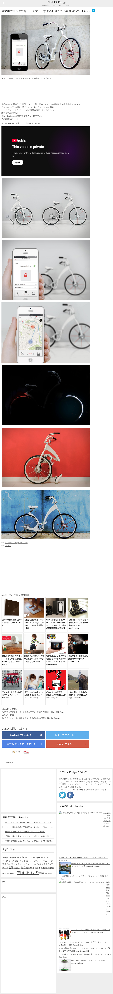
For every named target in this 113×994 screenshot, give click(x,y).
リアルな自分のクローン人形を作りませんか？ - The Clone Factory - (34, 695)
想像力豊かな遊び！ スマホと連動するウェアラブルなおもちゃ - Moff (34, 659)
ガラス (5, 860)
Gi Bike (8, 545)
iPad (18, 857)
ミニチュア (48, 864)
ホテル (40, 864)
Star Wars (44, 857)
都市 (46, 873)
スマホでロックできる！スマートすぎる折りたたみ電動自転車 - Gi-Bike (46, 11)
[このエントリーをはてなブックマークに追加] (93, 11)
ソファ (36, 861)
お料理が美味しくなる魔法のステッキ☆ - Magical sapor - (108, 898)
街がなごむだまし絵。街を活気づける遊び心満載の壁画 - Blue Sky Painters (30, 718)
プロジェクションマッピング (14, 864)
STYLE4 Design (56, 2)
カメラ (51, 857)
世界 (11, 867)
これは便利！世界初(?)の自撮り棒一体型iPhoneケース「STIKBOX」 (78, 695)
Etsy (10, 857)
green (14, 857)
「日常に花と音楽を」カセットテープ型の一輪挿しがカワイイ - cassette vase (29, 836)
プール (30, 864)
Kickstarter (6, 123)
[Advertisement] (25, 91)
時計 (36, 868)
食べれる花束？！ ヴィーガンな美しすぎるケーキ (25, 831)
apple (6, 857)
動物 (28, 868)
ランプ (5, 867)
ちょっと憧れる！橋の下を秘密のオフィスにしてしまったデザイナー (29, 827)
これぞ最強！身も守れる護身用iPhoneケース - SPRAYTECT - (78, 659)
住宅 (23, 867)
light (38, 857)
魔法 (50, 873)
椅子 (49, 867)
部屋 (41, 873)
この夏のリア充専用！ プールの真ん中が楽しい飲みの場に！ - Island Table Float (32, 712)
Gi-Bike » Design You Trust (16, 542)
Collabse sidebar (3, 3)
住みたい (17, 868)
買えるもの (28, 872)
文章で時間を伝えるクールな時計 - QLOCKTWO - (12, 622)
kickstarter (32, 857)
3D (3, 857)
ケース (11, 861)
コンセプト (20, 860)
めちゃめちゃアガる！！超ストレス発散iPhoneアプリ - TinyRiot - (56, 695)
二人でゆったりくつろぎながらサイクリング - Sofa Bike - (12, 695)
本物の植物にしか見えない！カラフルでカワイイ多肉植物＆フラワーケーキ (29, 841)
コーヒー (29, 861)
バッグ (50, 861)
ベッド (35, 864)
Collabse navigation (110, 3)
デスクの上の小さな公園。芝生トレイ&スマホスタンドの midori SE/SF (29, 822)
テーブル (43, 860)
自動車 (9, 873)
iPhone (24, 857)
